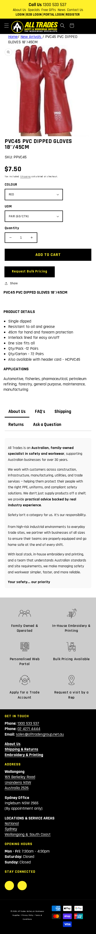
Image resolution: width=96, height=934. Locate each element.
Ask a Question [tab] (47, 425)
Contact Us (75, 10)
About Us (19, 10)
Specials (34, 10)
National (12, 823)
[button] (6, 25)
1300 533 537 (54, 4)
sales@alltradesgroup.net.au (40, 734)
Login (20, 14)
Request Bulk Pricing (29, 271)
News (61, 10)
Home (13, 36)
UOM (8, 206)
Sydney (11, 829)
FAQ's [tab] (40, 411)
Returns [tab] (16, 425)
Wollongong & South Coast (28, 834)
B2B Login (34, 14)
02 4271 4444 (28, 728)
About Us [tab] (17, 411)
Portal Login (53, 14)
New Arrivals (31, 36)
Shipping (25, 176)
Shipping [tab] (63, 411)
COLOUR (11, 184)
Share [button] (14, 283)
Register (73, 14)
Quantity (12, 228)
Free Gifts (48, 10)
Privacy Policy (28, 915)
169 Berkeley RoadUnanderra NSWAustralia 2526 (20, 782)
